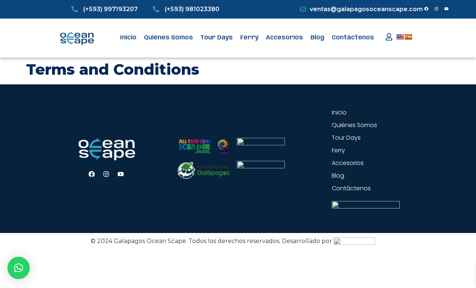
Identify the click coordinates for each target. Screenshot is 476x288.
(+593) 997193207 (110, 9)
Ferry (249, 38)
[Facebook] (426, 9)
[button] (18, 268)
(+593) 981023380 (192, 9)
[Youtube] (447, 9)
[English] (400, 37)
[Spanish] (408, 37)
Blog (317, 38)
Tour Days (216, 38)
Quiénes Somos (168, 38)
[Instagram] (436, 9)
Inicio (128, 38)
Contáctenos (353, 38)
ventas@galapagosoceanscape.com (366, 9)
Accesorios (284, 38)
